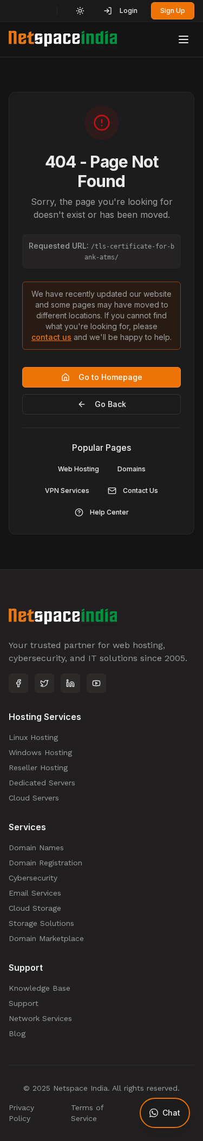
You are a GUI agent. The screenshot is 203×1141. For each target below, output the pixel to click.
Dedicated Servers (42, 782)
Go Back (110, 404)
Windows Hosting (40, 752)
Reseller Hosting (38, 767)
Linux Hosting (33, 737)
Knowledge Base (39, 988)
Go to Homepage (110, 377)
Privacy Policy (21, 1113)
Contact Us (140, 490)
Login (128, 10)
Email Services (35, 893)
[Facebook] (18, 683)
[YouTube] (96, 683)
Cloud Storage (35, 908)
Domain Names (36, 847)
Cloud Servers (34, 797)
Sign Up (172, 10)
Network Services (40, 1018)
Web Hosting (78, 469)
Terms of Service (87, 1113)
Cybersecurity (33, 877)
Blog (17, 1033)
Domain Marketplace (46, 938)
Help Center (109, 512)
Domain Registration (45, 862)
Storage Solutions (41, 923)
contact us (51, 337)
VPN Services (67, 490)
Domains (131, 469)
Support (23, 1003)
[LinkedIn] (70, 683)
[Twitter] (44, 683)
